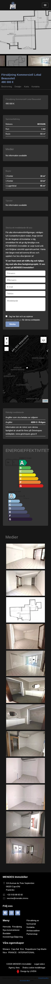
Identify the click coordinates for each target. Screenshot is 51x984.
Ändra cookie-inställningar (33, 967)
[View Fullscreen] (6, 349)
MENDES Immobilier (15, 876)
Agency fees (14, 967)
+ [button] (6, 339)
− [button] (6, 343)
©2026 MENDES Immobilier (18, 964)
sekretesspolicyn (14, 320)
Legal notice (39, 964)
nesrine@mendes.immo (17, 898)
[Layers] (44, 340)
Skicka (12, 324)
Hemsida (13, 5)
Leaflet (45, 401)
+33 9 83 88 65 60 (15, 894)
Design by (28, 971)
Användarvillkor (25, 980)
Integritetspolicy (43, 978)
